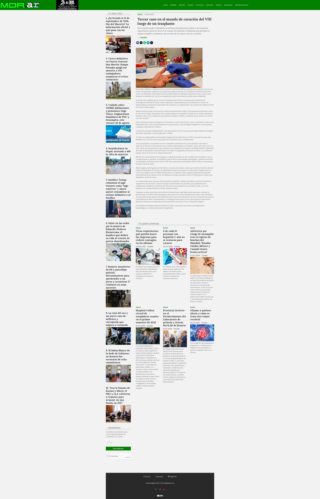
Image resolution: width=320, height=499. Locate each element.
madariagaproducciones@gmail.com (160, 483)
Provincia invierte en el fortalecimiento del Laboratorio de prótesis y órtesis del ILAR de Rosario (174, 318)
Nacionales (209, 5)
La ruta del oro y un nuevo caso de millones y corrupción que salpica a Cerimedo (117, 319)
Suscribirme (118, 449)
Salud (140, 14)
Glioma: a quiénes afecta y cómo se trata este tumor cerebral (200, 315)
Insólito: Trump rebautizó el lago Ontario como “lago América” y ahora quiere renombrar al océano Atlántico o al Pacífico (118, 188)
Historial (159, 476)
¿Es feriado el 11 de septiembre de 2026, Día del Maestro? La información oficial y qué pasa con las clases (118, 26)
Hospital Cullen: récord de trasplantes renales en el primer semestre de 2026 (147, 316)
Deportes (190, 5)
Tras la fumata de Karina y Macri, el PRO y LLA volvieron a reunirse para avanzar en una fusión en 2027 (118, 395)
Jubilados (219, 5)
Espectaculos (228, 5)
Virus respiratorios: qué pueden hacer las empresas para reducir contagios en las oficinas (147, 237)
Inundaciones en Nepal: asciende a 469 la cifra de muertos (118, 151)
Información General (241, 5)
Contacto (147, 476)
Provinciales (200, 5)
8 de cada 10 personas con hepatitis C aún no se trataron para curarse (174, 237)
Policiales (173, 5)
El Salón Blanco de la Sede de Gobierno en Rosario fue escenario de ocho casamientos (118, 356)
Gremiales (182, 5)
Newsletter (114, 428)
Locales (165, 5)
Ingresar (173, 476)
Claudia (143, 38)
